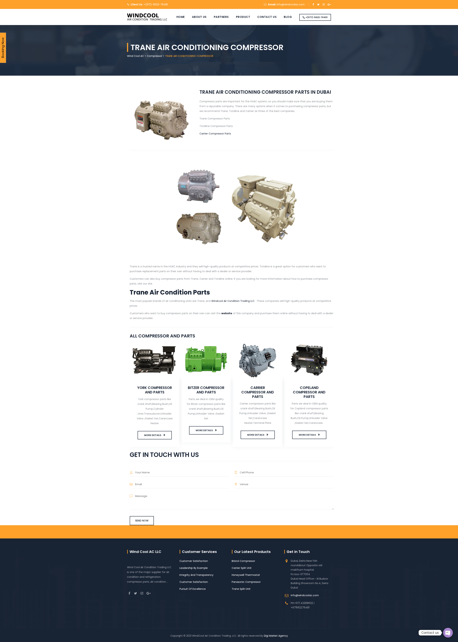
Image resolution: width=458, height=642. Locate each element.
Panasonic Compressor (246, 582)
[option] (154, 395)
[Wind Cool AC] (147, 17)
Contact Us (267, 17)
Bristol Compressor (243, 561)
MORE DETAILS (152, 435)
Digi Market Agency (276, 636)
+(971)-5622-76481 (155, 4)
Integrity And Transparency (196, 575)
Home (180, 17)
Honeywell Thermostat (246, 575)
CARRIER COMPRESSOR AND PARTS (257, 392)
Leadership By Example (193, 568)
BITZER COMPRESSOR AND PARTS (206, 390)
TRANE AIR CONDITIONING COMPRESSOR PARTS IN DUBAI (265, 92)
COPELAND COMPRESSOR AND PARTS (309, 392)
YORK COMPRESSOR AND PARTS (154, 390)
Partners (221, 17)
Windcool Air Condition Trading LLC (233, 301)
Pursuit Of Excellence (192, 589)
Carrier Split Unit (242, 568)
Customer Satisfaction (193, 561)
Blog (288, 17)
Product (243, 17)
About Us (199, 17)
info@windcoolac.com (291, 4)
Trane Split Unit (241, 589)
